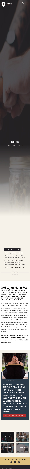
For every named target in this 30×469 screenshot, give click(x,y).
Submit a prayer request (14, 416)
